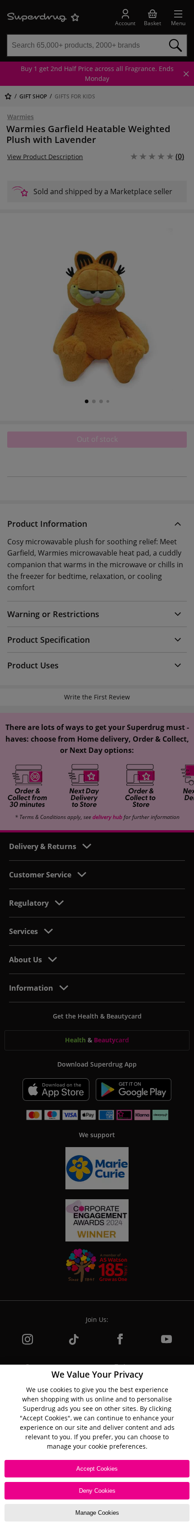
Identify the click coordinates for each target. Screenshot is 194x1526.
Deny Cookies (97, 1490)
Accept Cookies (97, 1468)
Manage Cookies (97, 1512)
